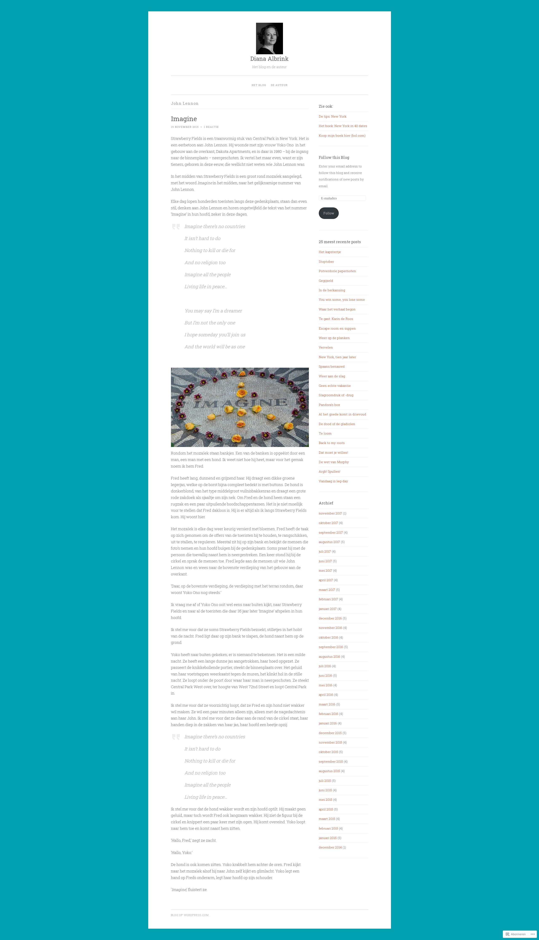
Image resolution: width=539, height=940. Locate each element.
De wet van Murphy (334, 462)
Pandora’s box (329, 405)
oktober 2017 (328, 523)
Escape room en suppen (337, 328)
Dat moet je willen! (333, 452)
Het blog (259, 85)
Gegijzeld (326, 280)
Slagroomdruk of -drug (336, 395)
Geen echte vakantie (335, 385)
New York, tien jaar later (337, 357)
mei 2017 (325, 570)
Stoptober (326, 261)
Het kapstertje (330, 252)
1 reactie (211, 127)
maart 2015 (327, 819)
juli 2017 (325, 551)
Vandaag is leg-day (333, 481)
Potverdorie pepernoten (337, 271)
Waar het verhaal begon (337, 309)
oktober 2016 (328, 637)
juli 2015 (325, 780)
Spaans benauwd (332, 366)
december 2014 (330, 847)
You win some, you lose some (342, 299)
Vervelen (326, 347)
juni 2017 (325, 561)
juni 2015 (325, 790)
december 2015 (330, 733)
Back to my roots (332, 443)
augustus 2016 (329, 656)
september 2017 (331, 532)
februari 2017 (328, 599)
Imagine (184, 118)
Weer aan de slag (332, 376)
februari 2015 (328, 828)
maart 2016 (327, 704)
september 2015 (331, 761)
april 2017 (326, 580)
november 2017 (330, 513)
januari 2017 (328, 609)
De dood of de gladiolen (337, 424)
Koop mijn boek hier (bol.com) (342, 135)
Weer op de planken (334, 338)
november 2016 (330, 628)
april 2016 (326, 694)
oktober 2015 (328, 752)
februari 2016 (328, 714)
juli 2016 (325, 666)
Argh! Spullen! (329, 471)
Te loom (325, 433)
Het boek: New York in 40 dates (343, 126)
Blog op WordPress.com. (190, 915)
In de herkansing (332, 290)
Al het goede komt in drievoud (342, 414)
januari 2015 (328, 838)
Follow (328, 213)
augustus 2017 (329, 542)
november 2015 (330, 742)
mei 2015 (325, 799)
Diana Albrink (269, 58)
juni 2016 (325, 675)
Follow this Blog (334, 157)
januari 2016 (328, 723)
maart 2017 (327, 589)
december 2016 (330, 618)
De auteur (279, 85)
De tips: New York (332, 116)
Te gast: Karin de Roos (336, 319)
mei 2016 (325, 685)
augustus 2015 (329, 771)
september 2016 (331, 647)
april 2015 (326, 809)
